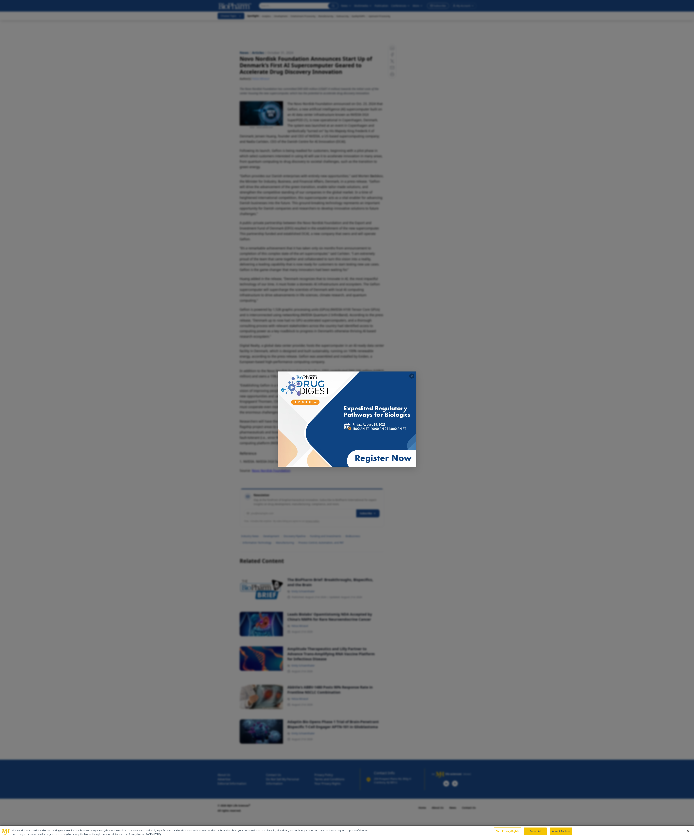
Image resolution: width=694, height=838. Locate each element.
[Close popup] (411, 376)
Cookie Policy (153, 834)
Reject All (535, 831)
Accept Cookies (561, 831)
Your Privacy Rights (507, 831)
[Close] (688, 831)
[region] (347, 831)
